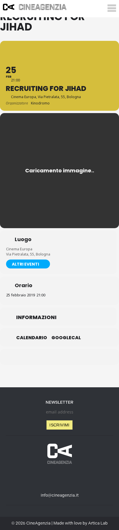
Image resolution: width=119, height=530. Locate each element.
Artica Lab (98, 523)
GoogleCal (66, 337)
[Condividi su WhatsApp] (59, 357)
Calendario (31, 337)
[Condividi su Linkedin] (47, 357)
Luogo (23, 239)
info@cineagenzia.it (60, 495)
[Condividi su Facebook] (36, 357)
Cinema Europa (19, 248)
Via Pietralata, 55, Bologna (28, 254)
